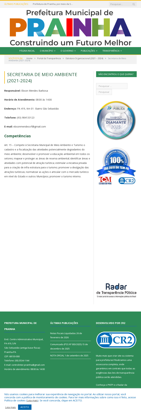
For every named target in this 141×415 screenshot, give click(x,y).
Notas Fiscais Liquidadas (63, 333)
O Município (46, 50)
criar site (116, 355)
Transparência (111, 50)
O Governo (67, 50)
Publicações (88, 50)
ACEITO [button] (24, 407)
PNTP (110, 384)
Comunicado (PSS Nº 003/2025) (66, 344)
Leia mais (32, 400)
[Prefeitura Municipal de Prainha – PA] (70, 26)
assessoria (102, 364)
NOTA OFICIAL (57, 355)
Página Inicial (27, 50)
